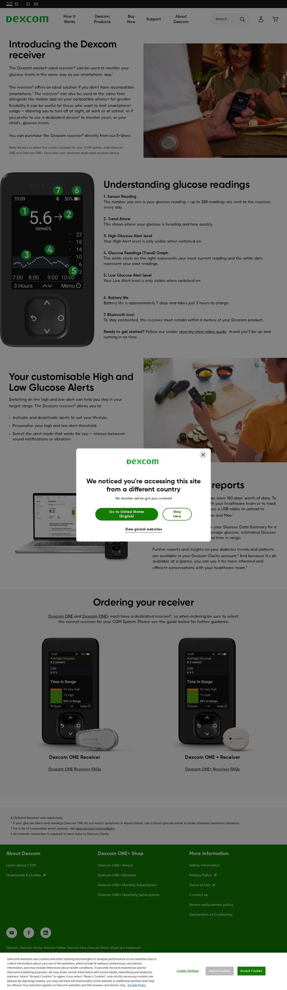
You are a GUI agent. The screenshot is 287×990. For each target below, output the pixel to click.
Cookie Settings (188, 970)
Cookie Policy (137, 985)
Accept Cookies (251, 970)
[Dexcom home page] (142, 461)
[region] (143, 971)
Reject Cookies (219, 970)
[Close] (203, 455)
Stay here (177, 514)
